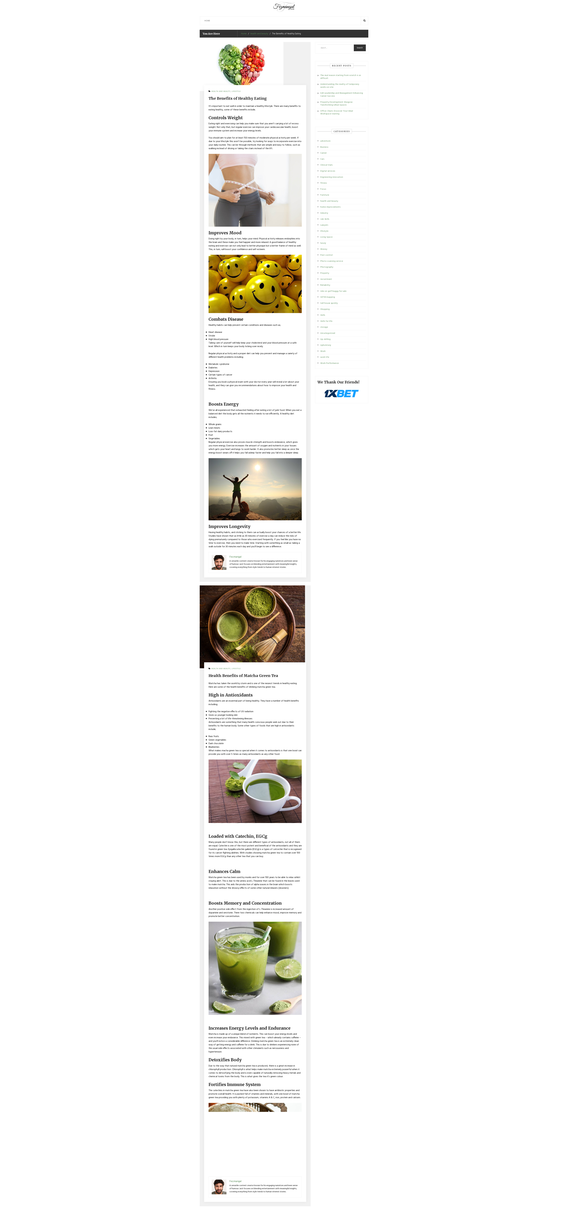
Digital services (327, 171)
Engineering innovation (331, 177)
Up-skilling (325, 339)
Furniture (324, 195)
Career (323, 153)
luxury (323, 243)
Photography (326, 267)
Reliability (325, 285)
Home (207, 20)
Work (323, 351)
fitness (323, 183)
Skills (322, 315)
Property (324, 273)
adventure (325, 141)
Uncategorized (327, 333)
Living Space (326, 237)
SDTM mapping (327, 297)
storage (324, 327)
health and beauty (220, 91)
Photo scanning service (331, 261)
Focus (323, 189)
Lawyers (324, 225)
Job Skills (324, 219)
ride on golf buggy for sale (333, 291)
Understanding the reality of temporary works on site (339, 86)
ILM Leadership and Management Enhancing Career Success (341, 94)
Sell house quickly (329, 303)
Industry (324, 213)
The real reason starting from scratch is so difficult (340, 77)
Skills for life (326, 321)
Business (324, 147)
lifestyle (236, 91)
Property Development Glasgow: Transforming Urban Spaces (336, 103)
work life (324, 357)
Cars (322, 159)
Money (323, 249)
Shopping (325, 309)
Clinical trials (326, 165)
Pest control (326, 255)
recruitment (326, 279)
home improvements (330, 207)
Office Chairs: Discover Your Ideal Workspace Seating (336, 112)
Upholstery (325, 345)
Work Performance (329, 363)
